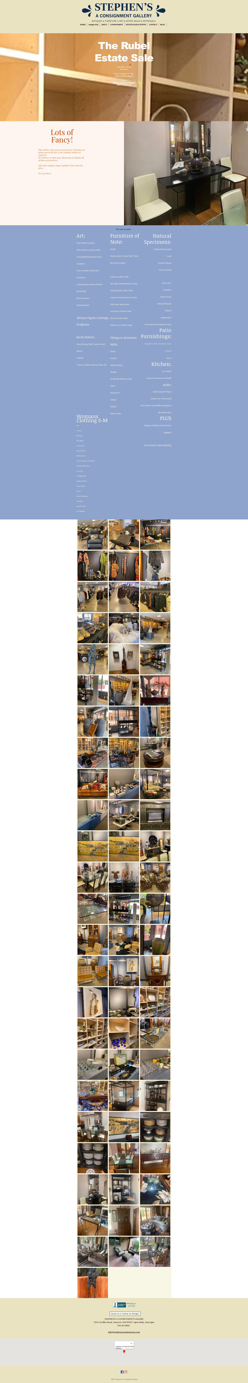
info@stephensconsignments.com (124, 1332)
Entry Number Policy (124, 76)
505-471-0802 (123, 1325)
